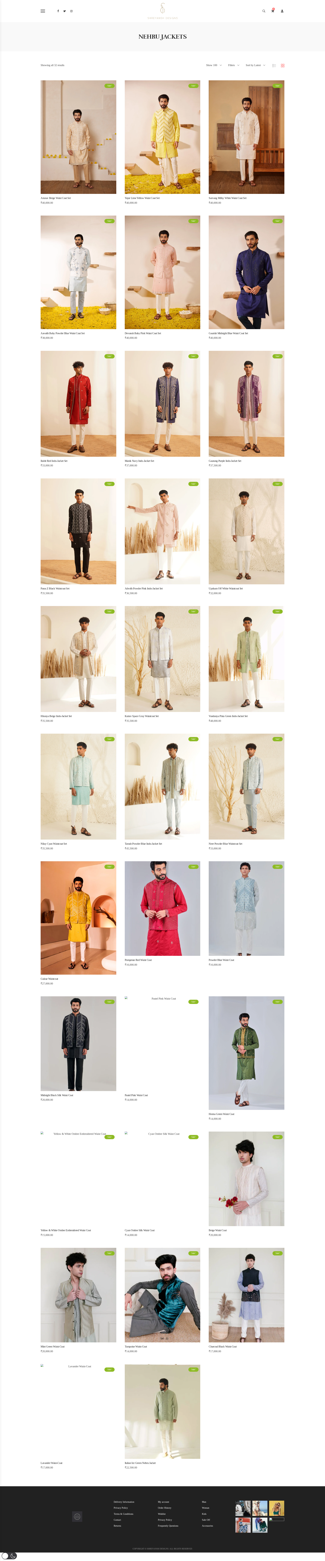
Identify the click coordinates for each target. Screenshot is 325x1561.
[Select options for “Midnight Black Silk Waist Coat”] (64, 1089)
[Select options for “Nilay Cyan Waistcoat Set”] (64, 837)
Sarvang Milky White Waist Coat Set (227, 198)
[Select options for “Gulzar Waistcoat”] (64, 972)
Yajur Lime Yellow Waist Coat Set (142, 198)
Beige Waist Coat (217, 1230)
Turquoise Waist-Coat (136, 1346)
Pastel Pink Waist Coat (136, 1095)
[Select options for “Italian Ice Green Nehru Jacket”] (149, 1457)
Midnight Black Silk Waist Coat (57, 1095)
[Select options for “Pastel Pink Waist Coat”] (149, 1089)
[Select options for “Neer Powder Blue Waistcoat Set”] (233, 837)
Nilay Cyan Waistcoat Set (54, 843)
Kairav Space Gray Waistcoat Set (142, 716)
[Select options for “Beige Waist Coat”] (233, 1224)
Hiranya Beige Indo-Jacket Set (56, 716)
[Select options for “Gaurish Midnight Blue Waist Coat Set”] (233, 327)
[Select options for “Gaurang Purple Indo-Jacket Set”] (233, 454)
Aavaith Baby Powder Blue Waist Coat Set (63, 333)
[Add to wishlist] (83, 192)
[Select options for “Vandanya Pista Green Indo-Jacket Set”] (233, 710)
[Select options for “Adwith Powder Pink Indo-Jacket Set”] (149, 582)
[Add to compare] (92, 192)
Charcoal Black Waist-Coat (222, 1346)
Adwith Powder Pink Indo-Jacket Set (144, 588)
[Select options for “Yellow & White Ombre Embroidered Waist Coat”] (64, 1224)
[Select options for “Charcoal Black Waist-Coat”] (233, 1340)
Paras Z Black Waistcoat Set (55, 588)
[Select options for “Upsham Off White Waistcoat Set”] (233, 582)
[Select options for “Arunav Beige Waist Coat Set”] (64, 192)
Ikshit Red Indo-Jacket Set (54, 460)
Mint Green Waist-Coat (52, 1346)
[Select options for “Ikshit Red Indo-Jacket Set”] (64, 454)
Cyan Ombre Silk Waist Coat (140, 1230)
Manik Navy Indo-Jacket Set (139, 460)
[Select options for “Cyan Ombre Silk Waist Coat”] (149, 1224)
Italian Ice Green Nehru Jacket (140, 1463)
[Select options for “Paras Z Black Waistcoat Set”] (64, 582)
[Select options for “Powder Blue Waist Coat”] (233, 954)
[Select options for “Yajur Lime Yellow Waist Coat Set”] (149, 192)
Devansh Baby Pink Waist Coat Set (143, 333)
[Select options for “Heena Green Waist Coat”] (233, 1108)
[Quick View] (74, 192)
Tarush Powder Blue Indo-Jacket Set (143, 843)
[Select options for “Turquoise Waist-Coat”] (149, 1340)
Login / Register (282, 11)
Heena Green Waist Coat (221, 1114)
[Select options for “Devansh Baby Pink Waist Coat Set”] (149, 327)
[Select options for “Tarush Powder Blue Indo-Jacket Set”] (149, 837)
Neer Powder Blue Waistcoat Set (225, 843)
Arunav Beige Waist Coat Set (56, 198)
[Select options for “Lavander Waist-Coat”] (64, 1457)
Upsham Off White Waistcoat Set (226, 588)
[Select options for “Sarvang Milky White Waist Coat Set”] (233, 192)
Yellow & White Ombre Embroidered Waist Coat (66, 1230)
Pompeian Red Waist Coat (138, 960)
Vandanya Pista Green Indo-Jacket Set (228, 716)
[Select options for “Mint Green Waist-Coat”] (64, 1340)
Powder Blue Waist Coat (221, 960)
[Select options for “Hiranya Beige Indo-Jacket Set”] (64, 710)
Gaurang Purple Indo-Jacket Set (225, 460)
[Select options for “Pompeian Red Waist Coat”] (149, 954)
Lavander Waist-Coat (51, 1463)
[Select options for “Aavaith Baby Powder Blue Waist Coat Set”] (64, 327)
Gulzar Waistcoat (49, 978)
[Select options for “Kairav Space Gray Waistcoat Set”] (149, 710)
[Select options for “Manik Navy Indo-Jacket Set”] (149, 454)
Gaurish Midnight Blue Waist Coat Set (228, 333)
